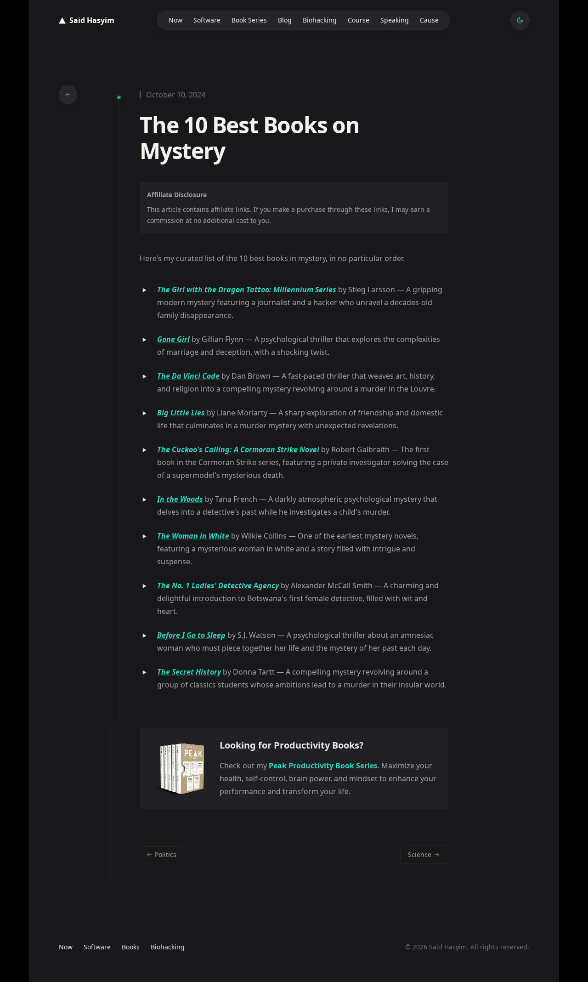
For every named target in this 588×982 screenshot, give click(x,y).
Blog (285, 20)
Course (358, 20)
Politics (165, 854)
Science (419, 854)
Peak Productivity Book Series (323, 766)
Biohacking (320, 20)
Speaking (394, 20)
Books (131, 946)
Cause (429, 20)
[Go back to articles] (68, 94)
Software (206, 20)
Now (175, 20)
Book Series (249, 20)
